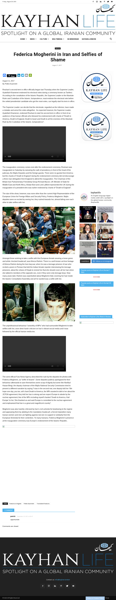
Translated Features (43, 503)
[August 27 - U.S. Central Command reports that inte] (88, 214)
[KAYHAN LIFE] (58, 19)
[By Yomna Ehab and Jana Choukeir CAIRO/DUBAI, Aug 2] (88, 249)
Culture (43, 39)
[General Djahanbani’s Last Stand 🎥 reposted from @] (105, 249)
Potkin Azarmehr (29, 503)
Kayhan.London (89, 39)
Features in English (15, 503)
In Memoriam (73, 39)
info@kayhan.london (62, 580)
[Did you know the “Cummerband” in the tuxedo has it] (88, 232)
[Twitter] (108, 1)
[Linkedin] (100, 1)
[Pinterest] (104, 1)
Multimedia (57, 39)
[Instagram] (97, 1)
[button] (111, 39)
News (32, 39)
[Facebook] (93, 1)
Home (22, 39)
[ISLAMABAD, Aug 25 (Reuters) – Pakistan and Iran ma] (105, 232)
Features (58, 48)
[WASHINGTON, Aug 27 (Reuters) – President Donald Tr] (105, 214)
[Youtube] (112, 1)
